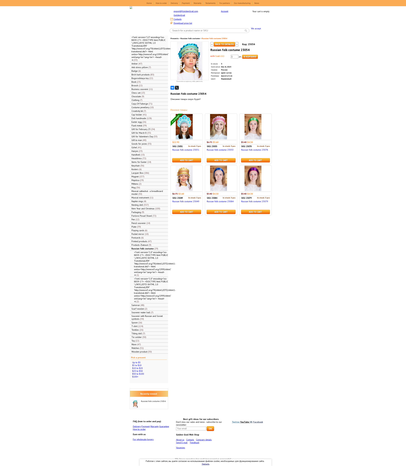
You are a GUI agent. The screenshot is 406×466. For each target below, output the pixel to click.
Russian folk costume (190, 38)
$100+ (135, 376)
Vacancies (180, 447)
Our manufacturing (242, 3)
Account (224, 11)
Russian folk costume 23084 (220, 201)
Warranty (197, 3)
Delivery (174, 3)
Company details (204, 439)
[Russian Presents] (146, 20)
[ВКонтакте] (172, 88)
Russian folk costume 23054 (153, 401)
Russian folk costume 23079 (254, 201)
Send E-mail (181, 442)
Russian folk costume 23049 (185, 201)
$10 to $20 (137, 368)
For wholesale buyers (143, 439)
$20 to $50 (137, 371)
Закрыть (205, 464)
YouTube (245, 422)
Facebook (258, 422)
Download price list (183, 23)
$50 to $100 (138, 373)
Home (149, 3)
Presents (174, 38)
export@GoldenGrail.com (186, 11)
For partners (224, 3)
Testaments (210, 3)
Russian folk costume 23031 (185, 149)
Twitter (236, 422)
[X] (177, 88)
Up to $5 (136, 362)
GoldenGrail (179, 15)
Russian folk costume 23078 (254, 149)
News (256, 3)
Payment (186, 3)
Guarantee (164, 426)
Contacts (178, 19)
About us (180, 439)
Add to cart (186, 160)
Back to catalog (224, 44)
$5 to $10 (136, 365)
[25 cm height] (184, 138)
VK (251, 422)
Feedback (194, 442)
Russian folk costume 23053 (220, 149)
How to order (161, 3)
